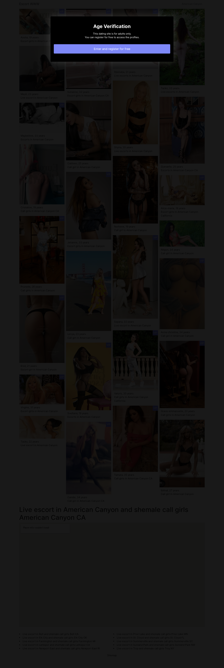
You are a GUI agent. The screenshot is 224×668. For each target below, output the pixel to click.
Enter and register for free (112, 49)
